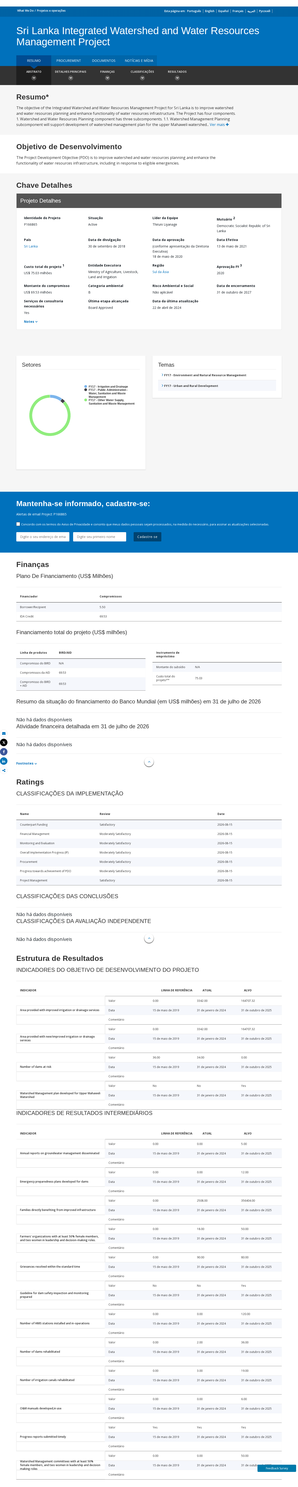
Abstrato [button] (33, 72)
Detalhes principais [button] (70, 72)
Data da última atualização (175, 301)
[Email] (3, 733)
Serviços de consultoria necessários (43, 303)
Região (158, 265)
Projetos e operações (51, 11)
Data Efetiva (227, 239)
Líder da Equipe (165, 218)
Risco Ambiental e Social (172, 286)
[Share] (3, 752)
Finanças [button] (107, 72)
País (27, 239)
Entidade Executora (104, 265)
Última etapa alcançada (108, 301)
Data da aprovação (168, 239)
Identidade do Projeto (42, 218)
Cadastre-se (147, 536)
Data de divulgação (104, 239)
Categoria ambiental (105, 286)
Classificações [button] (142, 72)
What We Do (25, 11)
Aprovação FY (229, 266)
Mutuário (226, 218)
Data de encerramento (236, 286)
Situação (95, 218)
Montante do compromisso (47, 286)
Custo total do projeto (44, 266)
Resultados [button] (177, 72)
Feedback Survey (277, 1468)
